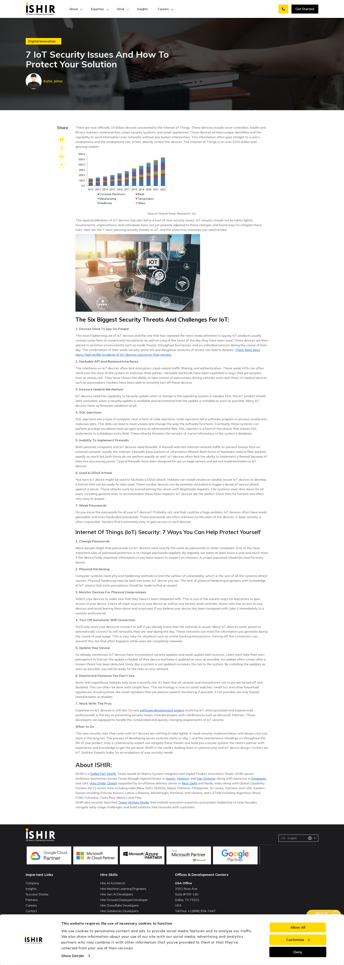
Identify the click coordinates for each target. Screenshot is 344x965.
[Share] (62, 164)
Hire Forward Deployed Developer (124, 900)
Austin (170, 778)
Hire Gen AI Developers (116, 894)
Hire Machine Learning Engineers (123, 889)
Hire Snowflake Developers (119, 905)
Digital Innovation (42, 41)
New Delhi (189, 783)
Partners (32, 900)
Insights (142, 9)
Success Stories (37, 894)
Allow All (297, 927)
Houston (183, 778)
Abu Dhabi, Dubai (103, 783)
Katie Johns (53, 81)
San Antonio (206, 778)
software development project (162, 710)
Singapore (258, 778)
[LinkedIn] (62, 156)
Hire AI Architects (112, 883)
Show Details (72, 955)
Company (32, 883)
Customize (295, 939)
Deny (298, 951)
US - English (289, 838)
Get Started (304, 9)
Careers (163, 9)
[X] (62, 148)
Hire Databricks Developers (119, 911)
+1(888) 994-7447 (202, 911)
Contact (31, 911)
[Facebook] (62, 139)
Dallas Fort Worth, (103, 774)
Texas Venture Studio (133, 802)
